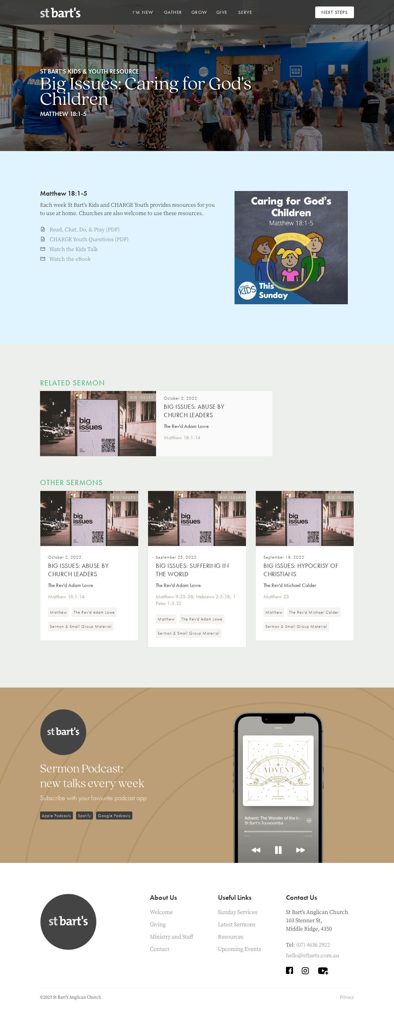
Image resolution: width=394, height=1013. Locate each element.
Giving (158, 924)
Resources (230, 936)
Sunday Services (237, 912)
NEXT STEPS (334, 12)
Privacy (347, 997)
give (221, 12)
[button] (143, 12)
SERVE (245, 12)
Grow (199, 12)
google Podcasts (114, 815)
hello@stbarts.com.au (312, 955)
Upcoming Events (239, 949)
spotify (84, 815)
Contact (159, 949)
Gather (173, 12)
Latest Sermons (236, 924)
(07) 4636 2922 (313, 944)
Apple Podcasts (56, 815)
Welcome (161, 912)
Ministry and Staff (171, 936)
